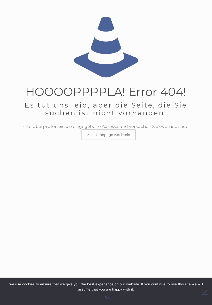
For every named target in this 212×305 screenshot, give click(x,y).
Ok (107, 297)
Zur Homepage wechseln (108, 135)
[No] (205, 292)
